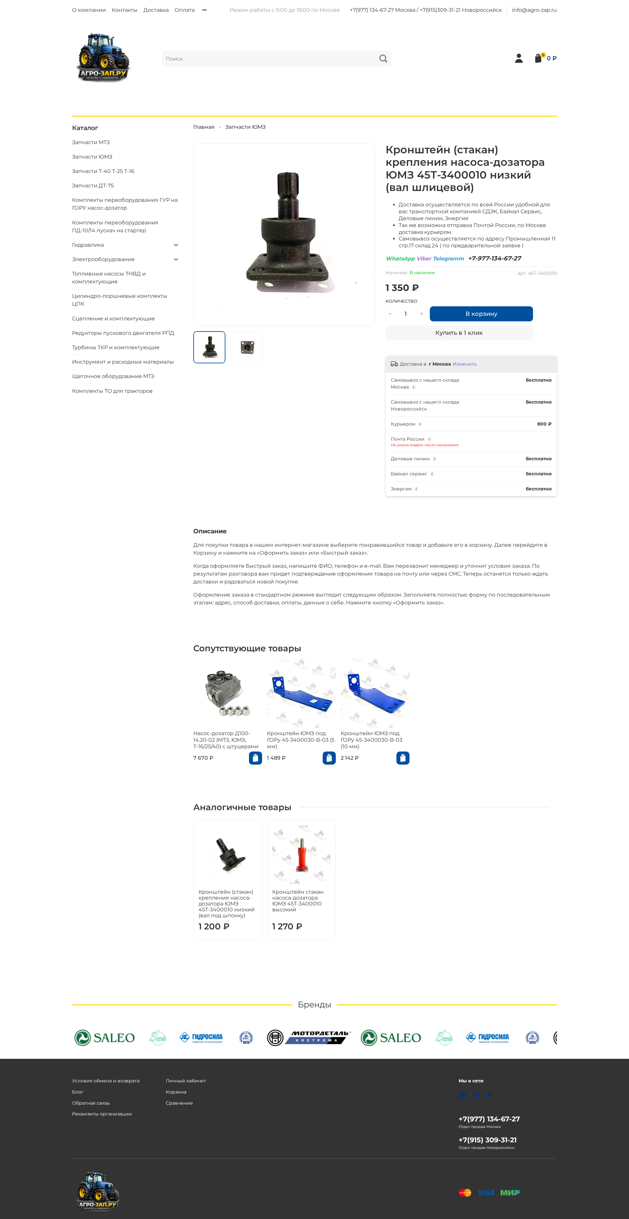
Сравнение (179, 1103)
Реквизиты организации (102, 1114)
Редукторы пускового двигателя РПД (123, 333)
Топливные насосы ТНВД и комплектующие (109, 277)
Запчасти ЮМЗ (245, 127)
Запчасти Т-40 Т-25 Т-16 (103, 171)
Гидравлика (88, 244)
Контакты (125, 10)
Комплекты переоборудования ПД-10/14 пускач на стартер (115, 226)
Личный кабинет (186, 1081)
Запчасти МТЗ (91, 142)
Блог (78, 1092)
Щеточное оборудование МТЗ (113, 376)
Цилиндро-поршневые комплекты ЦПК (119, 300)
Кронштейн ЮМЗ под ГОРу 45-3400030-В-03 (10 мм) (371, 740)
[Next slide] (364, 234)
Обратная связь (91, 1103)
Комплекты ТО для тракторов (112, 391)
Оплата (185, 10)
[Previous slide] (204, 234)
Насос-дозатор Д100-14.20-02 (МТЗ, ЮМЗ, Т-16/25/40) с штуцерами (225, 740)
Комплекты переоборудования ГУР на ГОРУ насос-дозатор (125, 204)
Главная (204, 127)
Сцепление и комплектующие (113, 318)
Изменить (465, 364)
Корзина (176, 1092)
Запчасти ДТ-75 (93, 185)
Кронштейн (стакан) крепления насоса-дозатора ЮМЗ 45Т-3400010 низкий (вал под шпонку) (227, 904)
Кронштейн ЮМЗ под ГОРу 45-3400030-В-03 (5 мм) (300, 740)
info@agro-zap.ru (534, 10)
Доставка (156, 10)
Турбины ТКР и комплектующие (116, 347)
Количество (401, 301)
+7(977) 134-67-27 (489, 1119)
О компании (89, 10)
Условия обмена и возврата (106, 1081)
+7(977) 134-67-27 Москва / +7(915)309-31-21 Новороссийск (426, 10)
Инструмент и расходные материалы (123, 361)
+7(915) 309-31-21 (488, 1140)
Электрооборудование (103, 259)
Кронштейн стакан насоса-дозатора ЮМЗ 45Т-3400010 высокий (298, 901)
